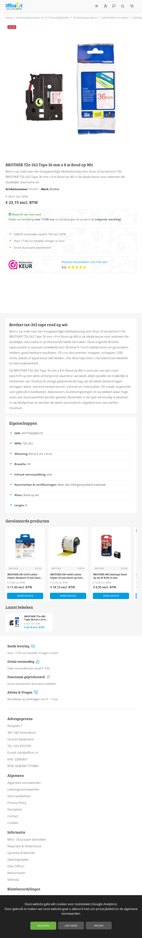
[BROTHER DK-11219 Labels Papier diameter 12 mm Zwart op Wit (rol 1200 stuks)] (25, 546)
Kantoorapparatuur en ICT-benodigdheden (43, 17)
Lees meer (71, 925)
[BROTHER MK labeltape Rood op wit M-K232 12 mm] (111, 546)
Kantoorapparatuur (85, 17)
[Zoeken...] (122, 6)
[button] (25, 596)
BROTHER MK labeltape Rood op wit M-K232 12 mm (110, 576)
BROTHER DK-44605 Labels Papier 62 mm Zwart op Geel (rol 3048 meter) (66, 576)
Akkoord (43, 925)
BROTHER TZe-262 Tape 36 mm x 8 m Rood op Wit (34, 618)
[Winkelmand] (131, 6)
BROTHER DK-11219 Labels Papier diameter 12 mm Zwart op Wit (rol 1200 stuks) (24, 576)
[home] (9, 17)
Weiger (98, 925)
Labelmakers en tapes (114, 17)
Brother (55, 189)
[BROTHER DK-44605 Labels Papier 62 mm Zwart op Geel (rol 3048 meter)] (68, 546)
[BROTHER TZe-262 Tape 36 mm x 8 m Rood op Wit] (14, 622)
